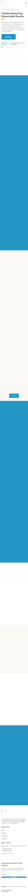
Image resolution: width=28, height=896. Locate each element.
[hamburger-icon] (26, 3)
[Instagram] (8, 858)
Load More (14, 395)
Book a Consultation (8, 36)
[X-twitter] (17, 858)
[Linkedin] (12, 858)
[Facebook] (3, 858)
